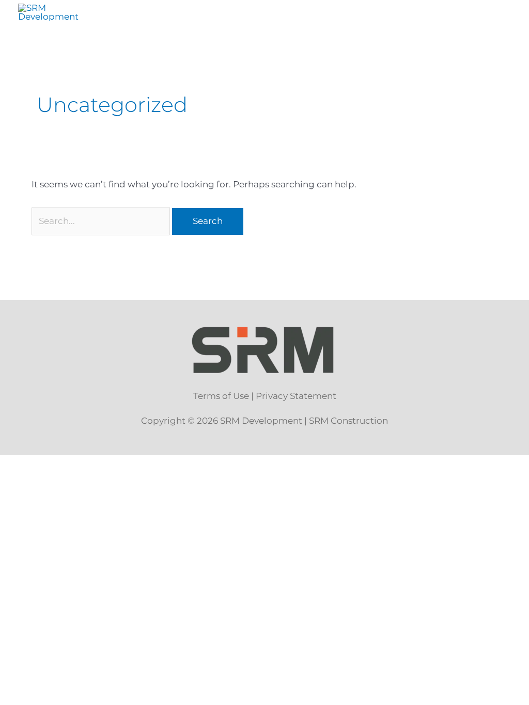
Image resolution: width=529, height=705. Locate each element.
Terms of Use (221, 396)
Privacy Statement (296, 396)
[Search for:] (102, 221)
